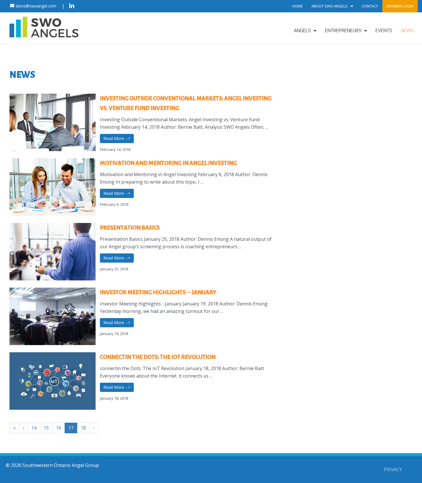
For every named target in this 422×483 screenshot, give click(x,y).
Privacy (393, 469)
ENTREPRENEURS (343, 30)
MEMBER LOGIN (400, 6)
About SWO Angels (329, 6)
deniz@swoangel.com (36, 6)
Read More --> (116, 138)
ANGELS (302, 30)
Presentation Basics (130, 227)
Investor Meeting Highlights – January (158, 292)
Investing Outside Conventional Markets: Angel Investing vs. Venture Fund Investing (186, 103)
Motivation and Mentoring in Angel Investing (168, 163)
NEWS (407, 30)
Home (297, 6)
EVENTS (383, 30)
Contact (370, 6)
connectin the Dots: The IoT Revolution (158, 356)
